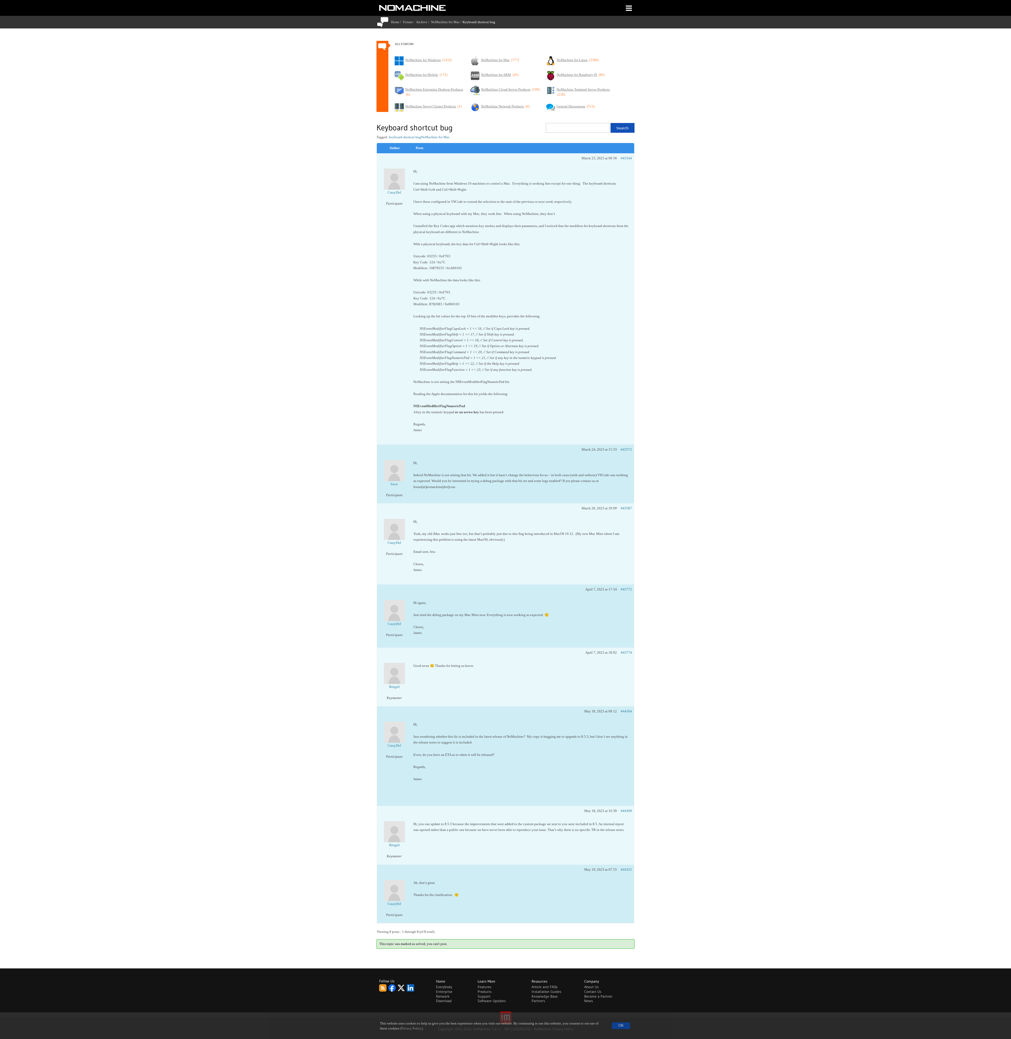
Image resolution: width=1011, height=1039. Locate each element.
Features (484, 986)
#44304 (626, 711)
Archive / (423, 22)
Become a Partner (598, 996)
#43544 (626, 158)
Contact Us (592, 991)
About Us (591, 986)
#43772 (626, 589)
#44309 (626, 811)
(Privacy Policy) (411, 1028)
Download (444, 1000)
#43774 (626, 652)
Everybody (444, 986)
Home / (397, 22)
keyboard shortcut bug (405, 137)
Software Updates (492, 1000)
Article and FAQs (545, 986)
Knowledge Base (545, 996)
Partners (538, 1000)
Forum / (409, 22)
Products (485, 991)
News (588, 1000)
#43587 (626, 508)
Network (442, 996)
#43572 (626, 449)
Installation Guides (546, 991)
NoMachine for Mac (445, 22)
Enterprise (444, 991)
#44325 (626, 869)
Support (484, 996)
